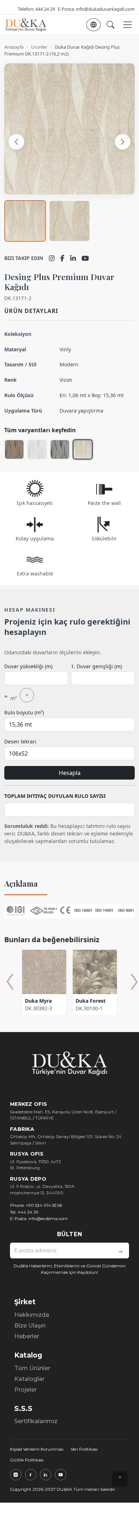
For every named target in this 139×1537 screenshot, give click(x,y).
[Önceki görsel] (16, 142)
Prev (10, 981)
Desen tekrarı (20, 741)
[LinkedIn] (73, 258)
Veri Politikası (84, 1449)
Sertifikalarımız (35, 1421)
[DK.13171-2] (83, 449)
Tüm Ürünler (32, 1368)
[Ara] (110, 25)
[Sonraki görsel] (122, 142)
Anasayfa (14, 47)
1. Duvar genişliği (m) (96, 666)
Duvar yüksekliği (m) (28, 666)
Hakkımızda (31, 1314)
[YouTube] (85, 258)
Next (134, 981)
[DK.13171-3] (60, 449)
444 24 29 (45, 9)
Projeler (25, 1389)
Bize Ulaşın (30, 1325)
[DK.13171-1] (37, 449)
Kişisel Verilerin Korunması (36, 1449)
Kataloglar (29, 1378)
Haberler (26, 1336)
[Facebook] (62, 258)
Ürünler (39, 47)
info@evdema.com (48, 1218)
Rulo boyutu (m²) (24, 712)
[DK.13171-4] (14, 449)
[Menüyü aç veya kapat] (127, 25)
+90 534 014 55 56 (44, 1205)
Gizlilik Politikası (26, 1460)
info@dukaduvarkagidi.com (105, 9)
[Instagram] (52, 258)
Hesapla (70, 773)
